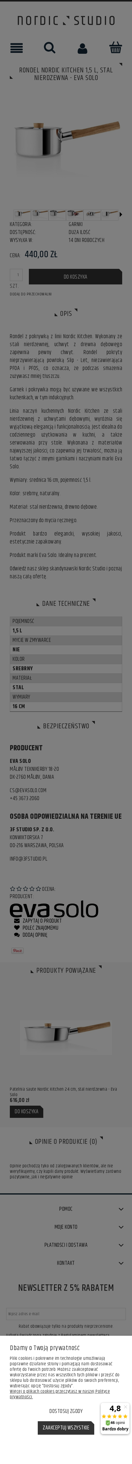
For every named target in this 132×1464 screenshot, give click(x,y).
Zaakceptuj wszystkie (66, 1428)
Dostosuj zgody (66, 1411)
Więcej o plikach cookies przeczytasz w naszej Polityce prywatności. (60, 1394)
